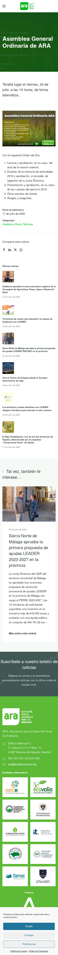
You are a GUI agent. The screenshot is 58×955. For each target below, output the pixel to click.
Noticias (28, 224)
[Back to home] (29, 6)
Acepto (29, 926)
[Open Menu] (4, 6)
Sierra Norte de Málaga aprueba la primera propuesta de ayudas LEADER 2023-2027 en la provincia (28, 550)
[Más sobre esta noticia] (29, 503)
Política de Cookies (18, 951)
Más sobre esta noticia (22, 633)
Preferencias (29, 944)
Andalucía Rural (12, 224)
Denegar (29, 935)
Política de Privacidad (38, 951)
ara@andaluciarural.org (22, 764)
